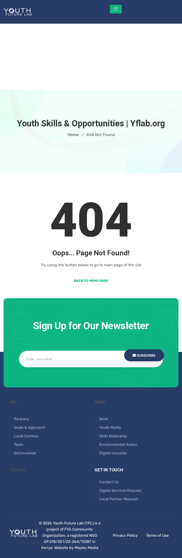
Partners (21, 419)
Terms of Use (157, 535)
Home (73, 134)
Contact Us (108, 482)
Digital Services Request (120, 490)
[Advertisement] (91, 57)
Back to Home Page (91, 281)
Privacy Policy (125, 535)
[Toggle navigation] (116, 9)
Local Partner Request (118, 499)
